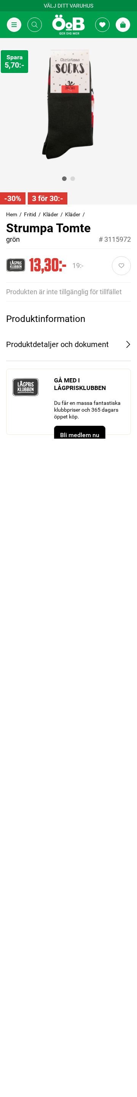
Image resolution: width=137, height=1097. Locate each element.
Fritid (30, 214)
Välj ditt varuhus (68, 6)
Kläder (50, 214)
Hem (11, 214)
